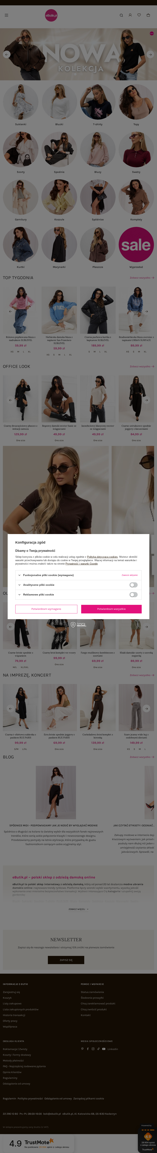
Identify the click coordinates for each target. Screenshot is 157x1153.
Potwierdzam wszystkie (111, 609)
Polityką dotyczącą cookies (102, 556)
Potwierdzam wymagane (46, 609)
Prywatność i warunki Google (81, 563)
